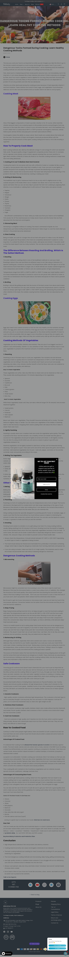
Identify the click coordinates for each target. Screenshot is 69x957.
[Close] (56, 459)
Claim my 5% (46, 484)
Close (46, 489)
